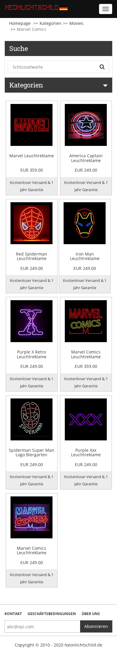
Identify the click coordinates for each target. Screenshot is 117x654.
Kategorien (51, 23)
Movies (76, 23)
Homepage (20, 23)
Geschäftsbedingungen (52, 613)
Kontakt (13, 613)
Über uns (91, 613)
